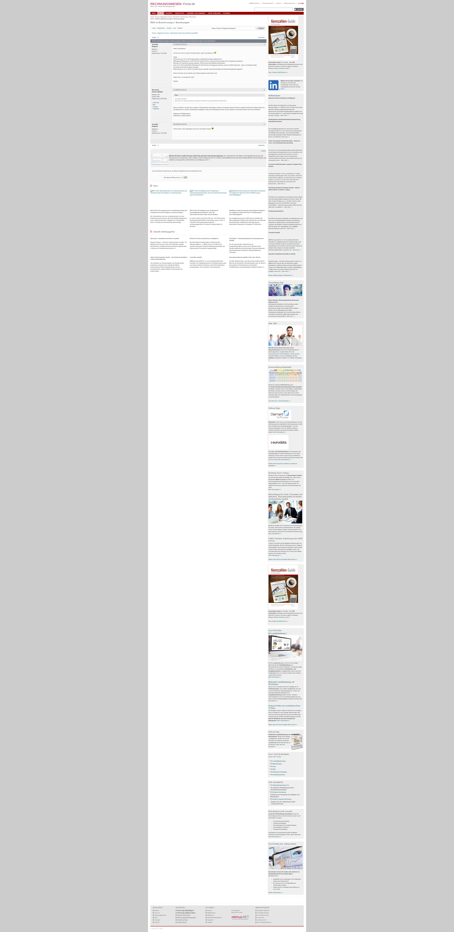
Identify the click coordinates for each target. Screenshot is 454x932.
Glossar (226, 13)
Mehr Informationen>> (283, 720)
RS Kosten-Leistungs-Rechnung (280, 799)
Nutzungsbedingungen (186, 918)
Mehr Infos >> (285, 115)
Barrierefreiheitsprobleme (214, 917)
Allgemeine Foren (166, 17)
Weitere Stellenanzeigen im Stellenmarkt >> (280, 275)
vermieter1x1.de (261, 920)
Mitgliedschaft (211, 913)
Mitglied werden (254, 3)
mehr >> (207, 160)
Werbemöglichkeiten (160, 915)
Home (152, 17)
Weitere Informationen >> (275, 892)
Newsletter (210, 920)
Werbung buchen (289, 3)
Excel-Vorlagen (214, 13)
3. (264, 124)
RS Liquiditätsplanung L (277, 633)
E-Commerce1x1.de (263, 915)
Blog (154, 104)
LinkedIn (157, 922)
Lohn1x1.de (260, 917)
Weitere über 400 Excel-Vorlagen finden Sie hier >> (282, 559)
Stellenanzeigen (274, 95)
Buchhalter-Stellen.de (263, 910)
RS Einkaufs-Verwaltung (278, 792)
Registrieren (161, 28)
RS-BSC (273, 769)
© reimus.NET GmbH (156, 928)
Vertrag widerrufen (186, 913)
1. (264, 44)
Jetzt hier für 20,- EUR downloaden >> (279, 401)
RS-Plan (273, 766)
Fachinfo (169, 13)
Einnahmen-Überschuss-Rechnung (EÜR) (184, 33)
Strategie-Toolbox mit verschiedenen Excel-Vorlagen (284, 706)
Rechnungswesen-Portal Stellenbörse (279, 354)
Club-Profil (156, 102)
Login (302, 3)
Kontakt (157, 910)
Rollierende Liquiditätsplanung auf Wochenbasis (281, 683)
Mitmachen (210, 915)
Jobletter (209, 922)
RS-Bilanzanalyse (276, 764)
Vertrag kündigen (185, 910)
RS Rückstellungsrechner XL (279, 785)
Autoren (278, 3)
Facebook (157, 920)
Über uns (157, 913)
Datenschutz (182, 920)
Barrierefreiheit (183, 915)
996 (158, 94)
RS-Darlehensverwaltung (278, 772)
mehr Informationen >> (274, 836)
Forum (160, 13)
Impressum (182, 922)
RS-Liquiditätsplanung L (278, 761)
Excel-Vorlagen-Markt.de (264, 922)
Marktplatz (179, 13)
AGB (156, 917)
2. (264, 90)
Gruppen (155, 106)
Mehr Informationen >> (279, 432)
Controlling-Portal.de (263, 913)
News (154, 13)
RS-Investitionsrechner (277, 775)
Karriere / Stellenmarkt (196, 13)
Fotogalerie (156, 108)
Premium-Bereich (267, 3)
